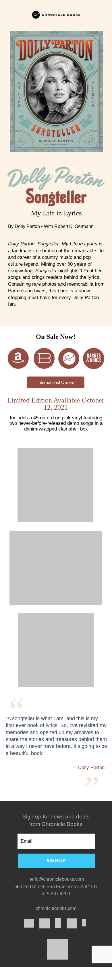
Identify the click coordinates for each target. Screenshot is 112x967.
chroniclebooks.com (56, 908)
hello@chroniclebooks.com (56, 879)
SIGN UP (56, 860)
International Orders (55, 382)
